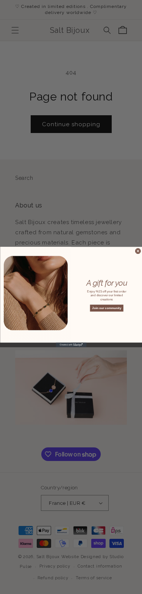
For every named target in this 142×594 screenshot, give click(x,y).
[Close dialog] (137, 251)
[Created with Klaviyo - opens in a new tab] (71, 345)
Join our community (106, 308)
